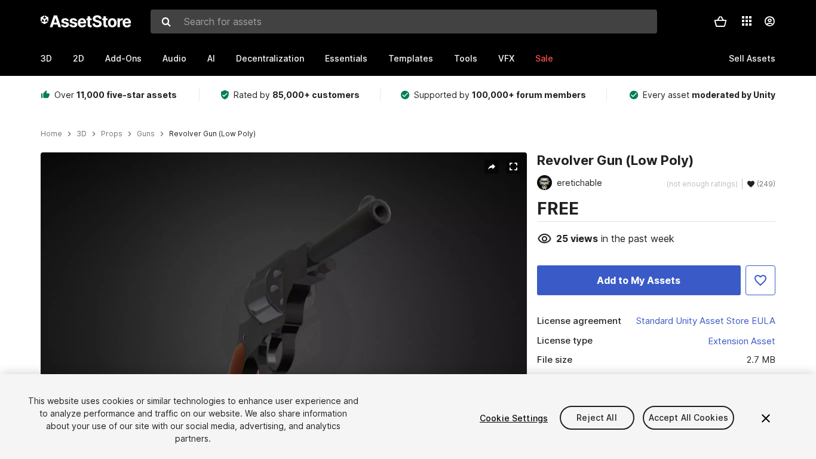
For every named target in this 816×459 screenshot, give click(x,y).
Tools (465, 58)
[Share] (491, 167)
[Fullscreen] (513, 167)
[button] (720, 21)
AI (211, 58)
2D (78, 58)
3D (46, 58)
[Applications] (747, 21)
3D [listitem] (81, 134)
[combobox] (404, 21)
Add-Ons (123, 58)
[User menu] (769, 21)
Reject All (596, 418)
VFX (506, 58)
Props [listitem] (111, 134)
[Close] (766, 418)
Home (51, 134)
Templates (410, 58)
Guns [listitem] (146, 134)
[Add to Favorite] (760, 280)
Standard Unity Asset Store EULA (705, 320)
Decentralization (270, 58)
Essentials (346, 58)
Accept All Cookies (689, 418)
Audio (174, 58)
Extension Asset (741, 341)
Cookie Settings (514, 418)
